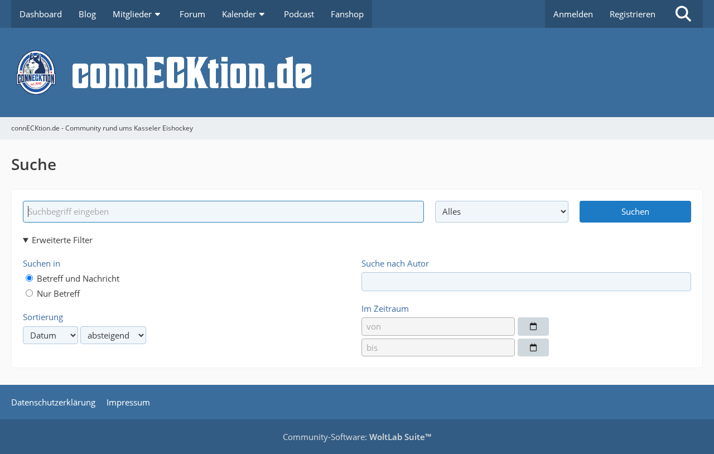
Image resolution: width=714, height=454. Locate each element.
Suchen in (41, 263)
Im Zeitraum (385, 308)
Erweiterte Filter (62, 239)
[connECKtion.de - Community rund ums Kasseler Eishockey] (357, 72)
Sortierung (43, 316)
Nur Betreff (57, 293)
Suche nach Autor (395, 263)
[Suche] (683, 14)
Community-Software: (357, 436)
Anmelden (573, 14)
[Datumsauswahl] (533, 326)
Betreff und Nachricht (77, 278)
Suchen (635, 211)
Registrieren (632, 14)
